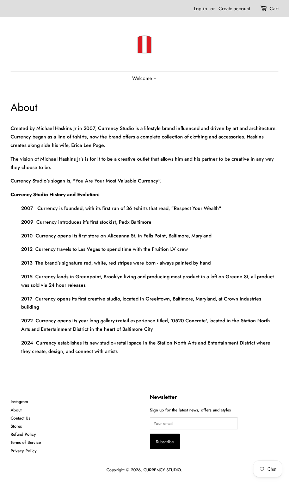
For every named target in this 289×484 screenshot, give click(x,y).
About (16, 410)
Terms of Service (26, 442)
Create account (234, 8)
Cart (274, 8)
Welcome (142, 78)
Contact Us (20, 418)
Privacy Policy (24, 451)
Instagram (19, 401)
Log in (200, 8)
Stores (16, 426)
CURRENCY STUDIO (162, 470)
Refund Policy (23, 434)
